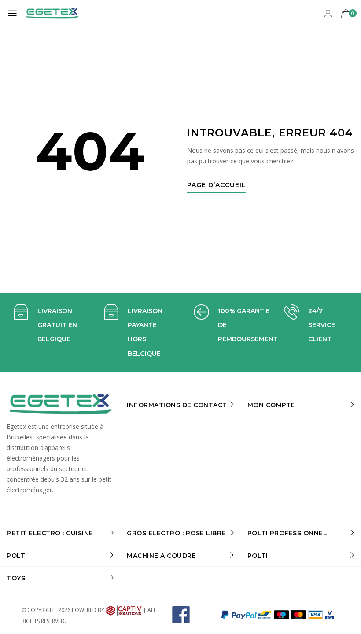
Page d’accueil (216, 185)
